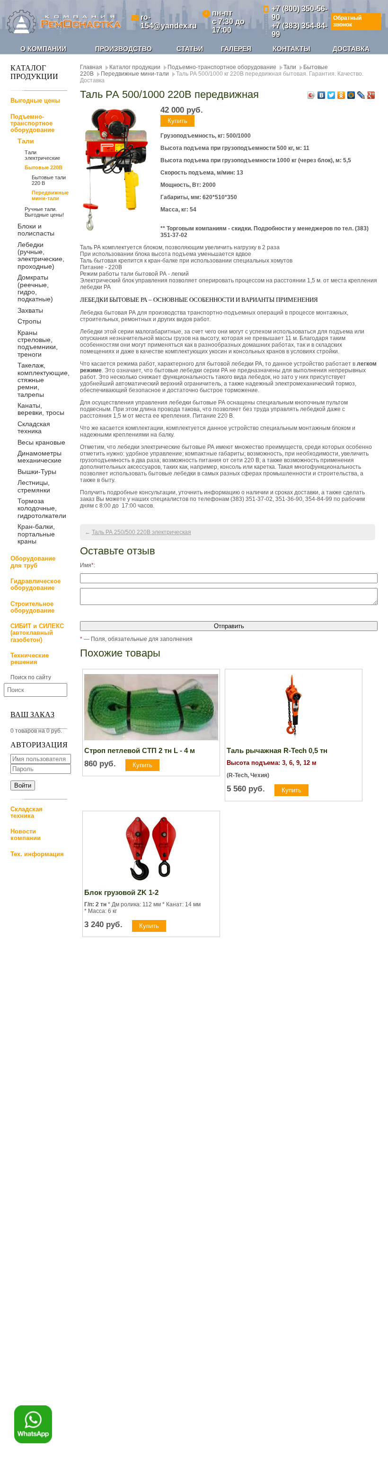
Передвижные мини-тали (49, 195)
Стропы (29, 321)
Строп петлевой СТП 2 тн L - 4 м (139, 750)
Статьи (189, 49)
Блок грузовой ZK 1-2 (121, 892)
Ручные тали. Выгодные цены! (44, 212)
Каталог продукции (134, 67)
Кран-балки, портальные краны (36, 534)
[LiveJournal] (361, 95)
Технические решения (29, 659)
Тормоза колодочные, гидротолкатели (42, 508)
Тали (26, 141)
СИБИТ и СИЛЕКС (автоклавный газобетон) (37, 633)
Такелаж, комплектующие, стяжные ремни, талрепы (44, 379)
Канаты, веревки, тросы (41, 409)
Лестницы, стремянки (34, 486)
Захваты (30, 310)
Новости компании (25, 835)
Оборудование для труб (32, 562)
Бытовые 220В (43, 167)
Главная (91, 67)
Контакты (291, 49)
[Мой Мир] (351, 95)
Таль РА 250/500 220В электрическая (141, 532)
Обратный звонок (347, 21)
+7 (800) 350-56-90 (299, 13)
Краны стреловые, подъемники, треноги (38, 343)
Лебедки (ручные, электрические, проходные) (41, 255)
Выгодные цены (35, 100)
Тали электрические (42, 155)
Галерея (236, 49)
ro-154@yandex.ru (169, 21)
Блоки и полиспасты (36, 229)
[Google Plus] (371, 95)
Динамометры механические (40, 456)
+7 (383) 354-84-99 (299, 30)
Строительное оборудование (32, 607)
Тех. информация (37, 854)
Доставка (351, 49)
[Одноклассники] (341, 95)
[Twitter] (331, 95)
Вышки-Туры (37, 471)
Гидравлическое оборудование (35, 584)
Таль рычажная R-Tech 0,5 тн (277, 750)
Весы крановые (41, 442)
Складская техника (34, 427)
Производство (123, 49)
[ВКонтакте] (321, 95)
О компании (43, 49)
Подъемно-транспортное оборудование (32, 123)
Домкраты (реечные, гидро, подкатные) (35, 288)
